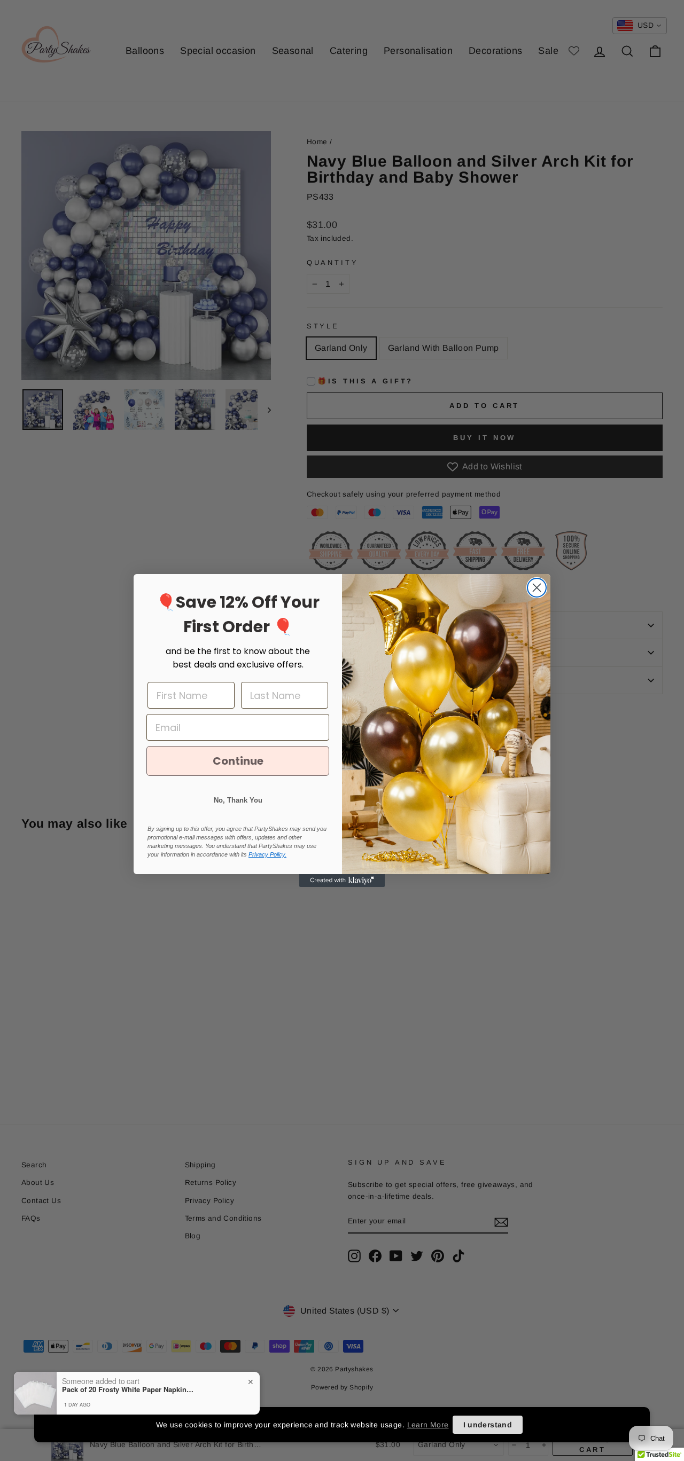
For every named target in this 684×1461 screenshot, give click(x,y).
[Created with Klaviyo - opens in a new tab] (342, 880)
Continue (238, 760)
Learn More (428, 1424)
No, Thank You (238, 800)
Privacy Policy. (267, 854)
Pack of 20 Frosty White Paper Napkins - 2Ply (129, 1389)
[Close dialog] (536, 587)
